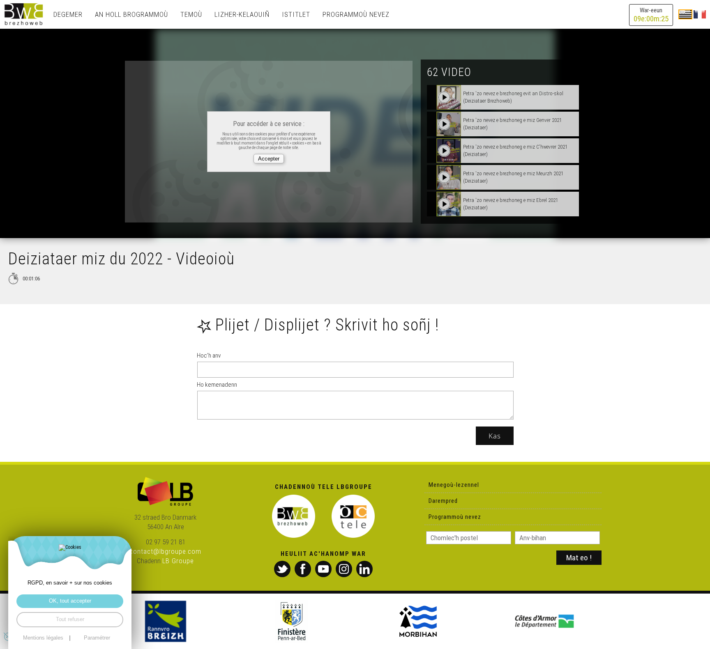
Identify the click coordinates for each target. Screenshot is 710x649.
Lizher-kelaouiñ (242, 14)
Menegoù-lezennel (454, 484)
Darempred (443, 501)
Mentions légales (43, 638)
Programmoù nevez (356, 14)
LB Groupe (178, 561)
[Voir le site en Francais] (700, 14)
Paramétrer (97, 638)
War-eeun (651, 15)
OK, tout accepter (70, 601)
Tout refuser (70, 619)
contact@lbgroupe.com (165, 551)
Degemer (68, 14)
